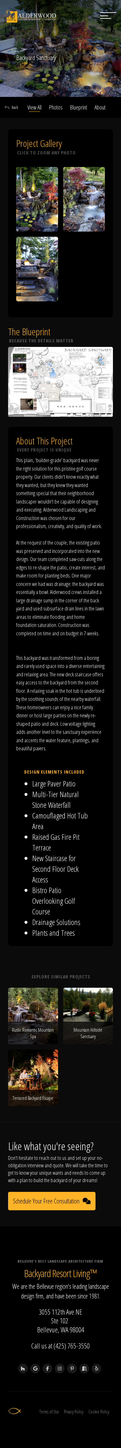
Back (15, 107)
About (100, 107)
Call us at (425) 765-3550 (60, 1345)
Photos (56, 107)
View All (34, 107)
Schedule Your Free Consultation (46, 1201)
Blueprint (78, 107)
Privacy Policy (73, 1412)
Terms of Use (49, 1412)
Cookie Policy (98, 1412)
